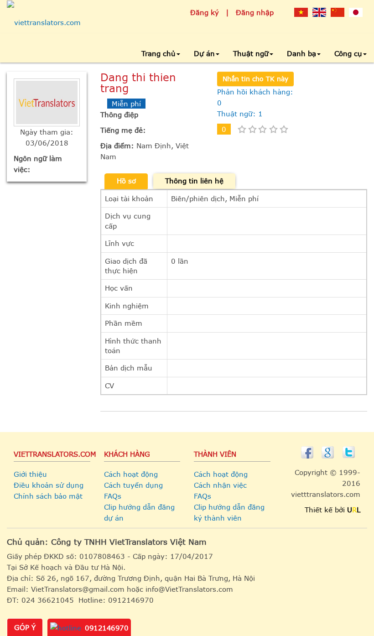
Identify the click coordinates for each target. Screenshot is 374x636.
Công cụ (348, 53)
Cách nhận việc (220, 485)
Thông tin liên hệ (194, 181)
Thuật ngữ (251, 53)
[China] (337, 12)
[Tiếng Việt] (301, 12)
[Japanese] (356, 12)
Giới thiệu (30, 474)
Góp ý (25, 627)
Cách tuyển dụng (133, 485)
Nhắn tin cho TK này (255, 79)
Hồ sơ (126, 181)
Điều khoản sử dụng (48, 485)
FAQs (112, 496)
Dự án (204, 53)
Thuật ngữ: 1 (240, 113)
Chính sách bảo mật (48, 496)
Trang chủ (158, 53)
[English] (319, 12)
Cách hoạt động (131, 474)
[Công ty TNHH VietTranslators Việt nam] (44, 22)
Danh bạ (301, 53)
